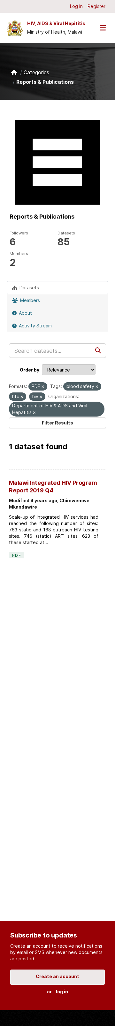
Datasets (28, 287)
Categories (36, 72)
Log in (76, 6)
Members (29, 300)
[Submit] (98, 350)
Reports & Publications (45, 82)
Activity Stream (35, 325)
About (25, 313)
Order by (29, 369)
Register (96, 6)
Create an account (57, 976)
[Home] (14, 72)
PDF (16, 555)
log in (62, 991)
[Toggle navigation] (102, 27)
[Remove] (43, 387)
